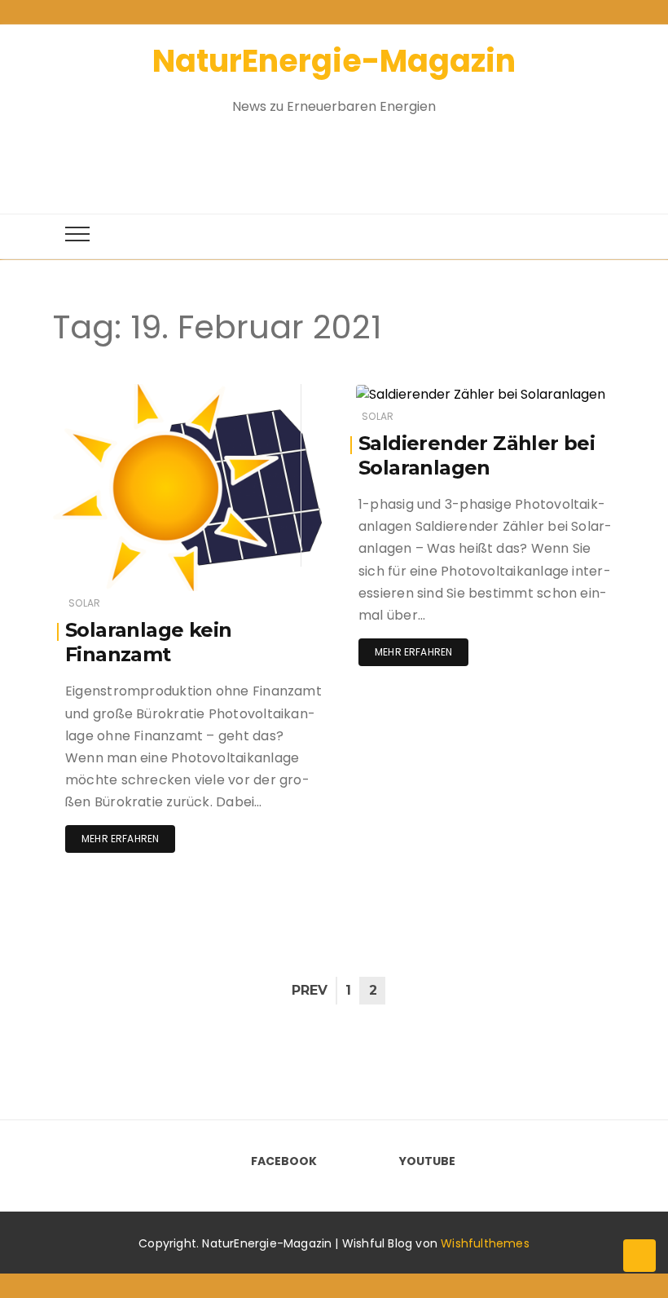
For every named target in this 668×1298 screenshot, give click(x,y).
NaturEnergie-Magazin (334, 60)
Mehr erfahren (120, 838)
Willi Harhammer (143, 393)
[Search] (319, 155)
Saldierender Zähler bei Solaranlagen (476, 455)
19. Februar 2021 (263, 393)
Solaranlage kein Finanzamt (148, 642)
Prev (309, 990)
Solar (84, 603)
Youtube (427, 1161)
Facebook (284, 1161)
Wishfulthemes (485, 1243)
